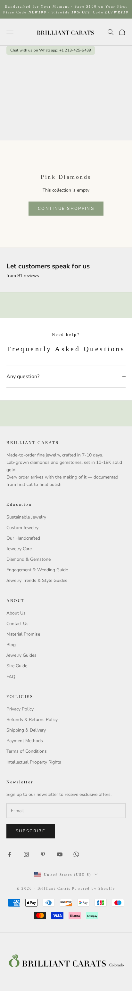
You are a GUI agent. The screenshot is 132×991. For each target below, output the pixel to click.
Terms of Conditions (26, 751)
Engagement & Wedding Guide (37, 570)
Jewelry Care (19, 549)
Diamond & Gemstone (28, 559)
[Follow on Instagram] (26, 854)
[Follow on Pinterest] (43, 854)
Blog (11, 645)
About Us (16, 613)
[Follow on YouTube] (59, 854)
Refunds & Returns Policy (32, 720)
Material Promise (23, 634)
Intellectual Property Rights (33, 762)
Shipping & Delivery (26, 730)
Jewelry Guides (21, 655)
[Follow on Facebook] (9, 854)
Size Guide (16, 666)
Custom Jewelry (22, 528)
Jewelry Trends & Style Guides (36, 580)
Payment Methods (24, 741)
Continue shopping (66, 208)
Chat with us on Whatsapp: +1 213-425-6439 (50, 50)
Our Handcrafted (23, 538)
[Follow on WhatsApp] (76, 854)
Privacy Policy (20, 709)
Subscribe (30, 831)
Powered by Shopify (93, 888)
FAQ (10, 677)
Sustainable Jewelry (26, 517)
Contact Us (17, 624)
